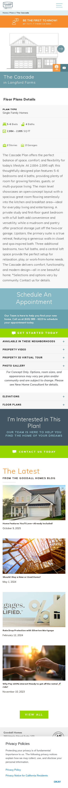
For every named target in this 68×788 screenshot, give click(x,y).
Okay (57, 781)
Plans (12, 13)
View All (34, 714)
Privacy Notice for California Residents (27, 775)
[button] (59, 5)
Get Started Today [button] (37, 333)
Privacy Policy (13, 769)
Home (5, 13)
